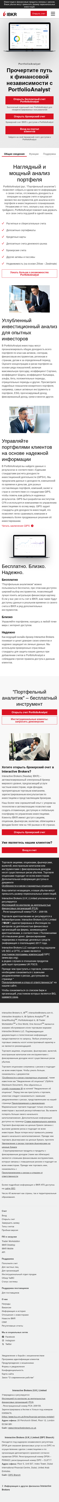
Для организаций (10, 1270)
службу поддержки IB (12, 1088)
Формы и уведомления (13, 1366)
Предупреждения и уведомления (28, 1103)
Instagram (10, 1340)
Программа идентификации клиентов (20, 1359)
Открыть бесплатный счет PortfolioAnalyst (29, 100)
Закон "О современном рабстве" (18, 1377)
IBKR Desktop (8, 1244)
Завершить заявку (11, 1222)
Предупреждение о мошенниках (18, 1362)
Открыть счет (38, 13)
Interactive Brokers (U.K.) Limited (29, 1390)
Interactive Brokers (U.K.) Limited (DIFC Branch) (29, 1437)
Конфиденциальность (12, 1370)
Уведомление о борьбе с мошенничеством (23, 1355)
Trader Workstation (11, 1241)
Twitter (8, 1344)
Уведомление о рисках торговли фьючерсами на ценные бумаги (26, 1145)
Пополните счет (10, 1263)
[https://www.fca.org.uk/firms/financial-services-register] (28, 1416)
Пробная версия (10, 1229)
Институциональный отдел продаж (19, 1274)
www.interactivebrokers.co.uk (22, 1427)
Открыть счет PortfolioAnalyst (29, 712)
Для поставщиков (10, 1292)
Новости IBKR (8, 1318)
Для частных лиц (10, 1266)
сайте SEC (10, 1188)
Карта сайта (8, 1373)
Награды (6, 1303)
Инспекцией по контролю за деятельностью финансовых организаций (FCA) (26, 906)
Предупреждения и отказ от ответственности (27, 982)
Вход (4, 1215)
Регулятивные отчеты (12, 1325)
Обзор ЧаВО (8, 1277)
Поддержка (49, 154)
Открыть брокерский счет (29, 116)
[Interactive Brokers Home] (10, 13)
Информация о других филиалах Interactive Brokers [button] (26, 1487)
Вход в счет (29, 850)
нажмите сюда (10, 997)
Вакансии (6, 1307)
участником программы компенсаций (23, 954)
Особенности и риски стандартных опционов (27, 885)
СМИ (4, 1321)
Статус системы (10, 1281)
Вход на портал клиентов (29, 130)
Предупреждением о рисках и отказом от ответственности (22, 1174)
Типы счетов (8, 1226)
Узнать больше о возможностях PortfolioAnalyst (29, 273)
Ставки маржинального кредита (40, 1121)
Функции (34, 154)
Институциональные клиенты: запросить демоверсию (29, 720)
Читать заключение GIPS (16, 525)
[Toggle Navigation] (52, 13)
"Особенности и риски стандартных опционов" (25, 1077)
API (3, 1252)
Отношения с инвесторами (15, 1314)
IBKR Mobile (7, 1248)
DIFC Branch (14, 1474)
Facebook (10, 1336)
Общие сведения (14, 154)
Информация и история (14, 1310)
